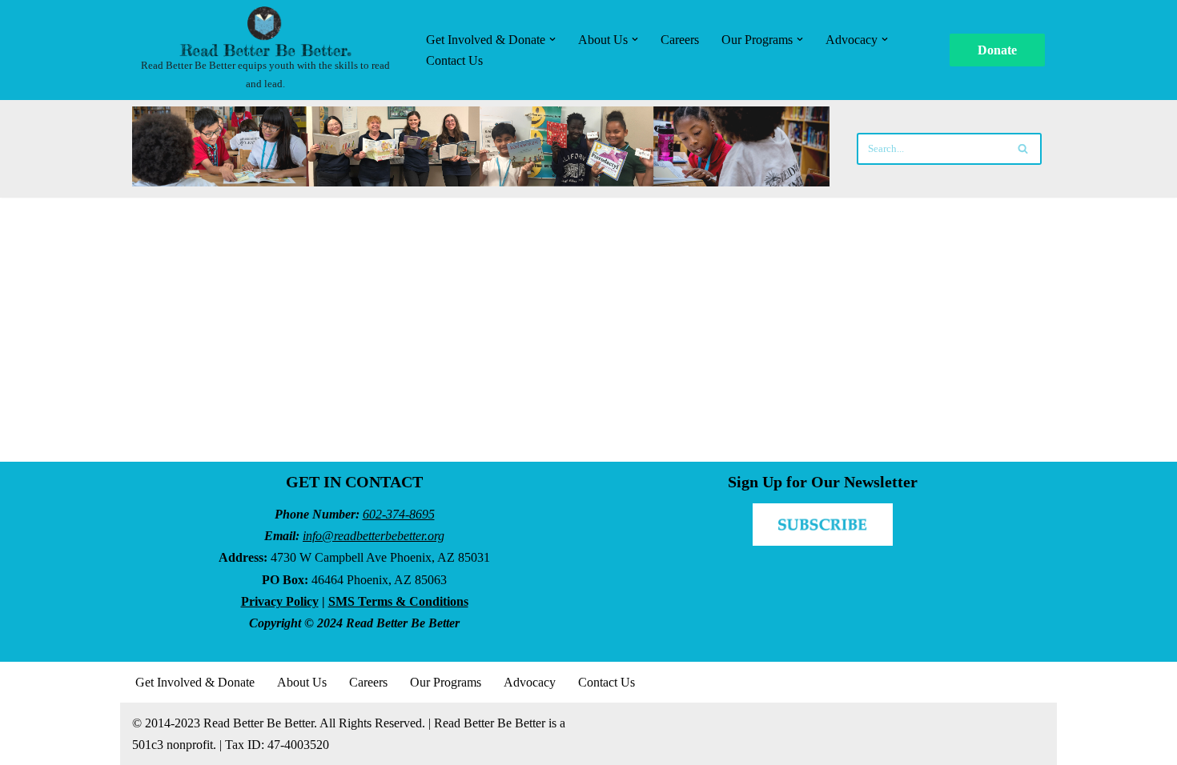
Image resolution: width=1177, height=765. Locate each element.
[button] (552, 39)
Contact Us (454, 60)
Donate (997, 50)
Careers (680, 39)
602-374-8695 (399, 514)
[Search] (1024, 149)
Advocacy (530, 682)
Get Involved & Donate (195, 682)
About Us (302, 682)
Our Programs (445, 682)
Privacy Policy (280, 601)
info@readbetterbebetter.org (373, 536)
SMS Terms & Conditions (398, 601)
